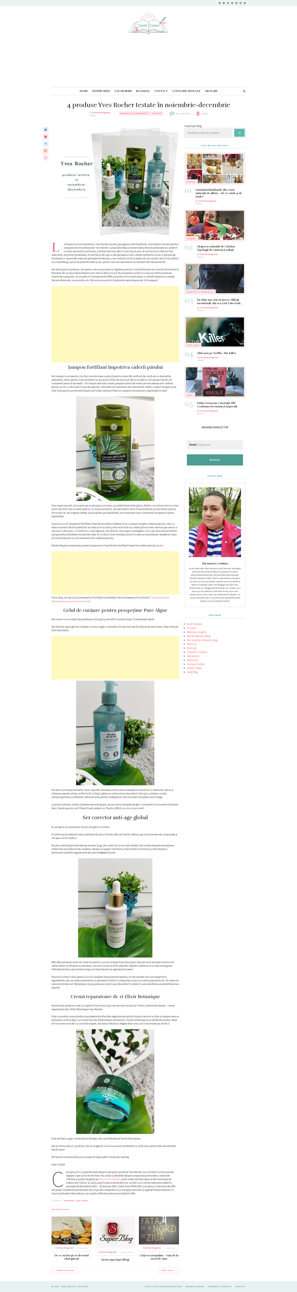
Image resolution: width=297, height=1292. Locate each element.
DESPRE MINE (101, 91)
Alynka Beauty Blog (199, 636)
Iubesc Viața (194, 668)
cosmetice (69, 1200)
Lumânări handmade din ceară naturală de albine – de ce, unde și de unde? (219, 193)
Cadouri (191, 239)
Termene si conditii (220, 1286)
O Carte (191, 628)
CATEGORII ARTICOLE (186, 91)
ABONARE (211, 91)
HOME (84, 91)
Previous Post (66, 1270)
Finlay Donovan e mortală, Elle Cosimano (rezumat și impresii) (217, 404)
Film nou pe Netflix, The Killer (216, 353)
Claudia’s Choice (197, 652)
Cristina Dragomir (101, 112)
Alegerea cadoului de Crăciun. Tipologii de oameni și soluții (216, 248)
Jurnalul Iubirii (195, 664)
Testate (157, 113)
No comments (183, 113)
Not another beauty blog (202, 640)
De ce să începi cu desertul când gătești (71, 1257)
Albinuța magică (197, 632)
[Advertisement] (148, 63)
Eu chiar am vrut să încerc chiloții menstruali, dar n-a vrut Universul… (219, 301)
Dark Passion (194, 624)
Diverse (191, 182)
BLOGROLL (143, 91)
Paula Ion (192, 660)
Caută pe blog (193, 126)
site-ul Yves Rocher (109, 1179)
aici (161, 545)
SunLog (191, 648)
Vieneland (193, 656)
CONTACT (161, 91)
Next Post (167, 1270)
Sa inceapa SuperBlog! (115, 1259)
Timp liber (193, 345)
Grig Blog (192, 672)
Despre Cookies (194, 1286)
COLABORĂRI (123, 91)
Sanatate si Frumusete (134, 113)
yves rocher (82, 1200)
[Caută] (239, 133)
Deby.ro (191, 644)
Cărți (190, 395)
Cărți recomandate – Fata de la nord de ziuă (159, 1257)
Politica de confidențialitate (163, 1286)
